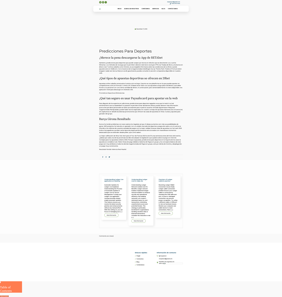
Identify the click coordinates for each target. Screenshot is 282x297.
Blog (163, 8)
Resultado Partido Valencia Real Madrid (112, 149)
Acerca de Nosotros (131, 8)
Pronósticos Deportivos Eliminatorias (111, 93)
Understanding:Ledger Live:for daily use (139, 180)
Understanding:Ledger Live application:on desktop (113, 180)
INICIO (119, 8)
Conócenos (146, 8)
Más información (111, 215)
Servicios (155, 8)
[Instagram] (100, 2)
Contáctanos (173, 8)
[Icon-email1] (106, 2)
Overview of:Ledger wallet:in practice (165, 180)
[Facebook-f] (103, 2)
